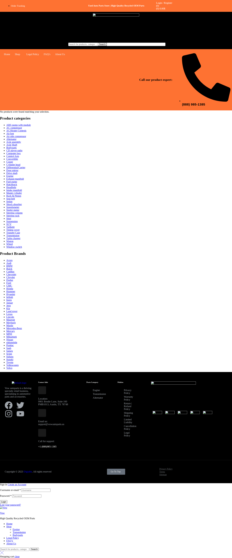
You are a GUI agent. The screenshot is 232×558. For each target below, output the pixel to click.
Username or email (10, 490)
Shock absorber (14, 204)
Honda (9, 288)
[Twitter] (20, 405)
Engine (9, 176)
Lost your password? (10, 505)
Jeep (8, 305)
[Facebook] (9, 405)
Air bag (10, 133)
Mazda (9, 325)
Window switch (14, 247)
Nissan (9, 339)
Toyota (9, 362)
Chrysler (10, 277)
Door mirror (12, 170)
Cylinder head (13, 164)
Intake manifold (14, 190)
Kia (8, 308)
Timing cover (13, 230)
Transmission (12, 235)
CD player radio (14, 150)
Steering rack (12, 215)
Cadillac (10, 271)
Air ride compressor (16, 136)
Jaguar (9, 302)
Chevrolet (11, 274)
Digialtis (28, 471)
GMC (9, 285)
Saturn (9, 351)
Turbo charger (13, 238)
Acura (9, 260)
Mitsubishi (11, 336)
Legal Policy (32, 54)
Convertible (12, 159)
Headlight (11, 187)
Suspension (12, 221)
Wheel (9, 244)
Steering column (14, 213)
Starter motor (12, 210)
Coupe (9, 161)
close (17, 556)
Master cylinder (14, 193)
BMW (9, 266)
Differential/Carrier (15, 167)
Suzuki (9, 359)
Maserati (10, 319)
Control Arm (12, 156)
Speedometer (12, 207)
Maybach (11, 322)
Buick (9, 268)
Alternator (11, 139)
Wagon (9, 241)
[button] (18, 54)
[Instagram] (9, 414)
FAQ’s (47, 54)
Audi (8, 263)
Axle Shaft (11, 144)
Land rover (11, 311)
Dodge (9, 280)
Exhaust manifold (15, 178)
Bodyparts (11, 147)
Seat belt (10, 198)
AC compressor (14, 127)
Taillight (10, 227)
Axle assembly (13, 142)
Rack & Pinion (13, 196)
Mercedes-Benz (14, 328)
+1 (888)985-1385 (47, 446)
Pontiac (10, 345)
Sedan (9, 201)
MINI (9, 334)
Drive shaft (11, 173)
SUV (9, 224)
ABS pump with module (18, 125)
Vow (2, 513)
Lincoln (10, 317)
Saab (8, 348)
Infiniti (9, 297)
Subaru (9, 356)
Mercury (10, 331)
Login (3, 502)
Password (6, 496)
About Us (60, 54)
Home (7, 54)
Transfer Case (13, 232)
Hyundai (10, 294)
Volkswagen (12, 365)
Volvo (9, 368)
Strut (8, 218)
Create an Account (17, 484)
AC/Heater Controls (16, 130)
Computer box (13, 153)
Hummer (10, 291)
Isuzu (9, 300)
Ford (8, 283)
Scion (9, 353)
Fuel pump (11, 181)
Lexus (9, 314)
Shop (17, 54)
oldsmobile (11, 342)
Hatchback (11, 184)
